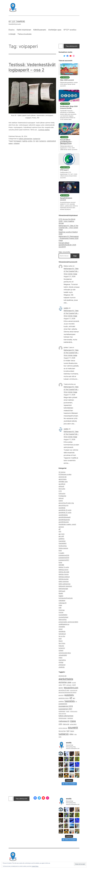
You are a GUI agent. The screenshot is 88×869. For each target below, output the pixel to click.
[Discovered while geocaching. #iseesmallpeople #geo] (61, 770)
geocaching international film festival (67, 692)
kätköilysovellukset (64, 577)
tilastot (61, 641)
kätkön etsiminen (64, 581)
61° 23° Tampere (17, 21)
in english (61, 553)
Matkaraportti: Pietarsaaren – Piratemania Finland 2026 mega (69, 238)
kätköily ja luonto (63, 569)
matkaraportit (62, 603)
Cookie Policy (35, 866)
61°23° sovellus (70, 30)
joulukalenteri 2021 (65, 709)
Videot (60, 657)
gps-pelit (61, 536)
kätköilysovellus (73, 711)
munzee (61, 612)
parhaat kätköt (73, 724)
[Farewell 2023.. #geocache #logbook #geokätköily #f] (77, 770)
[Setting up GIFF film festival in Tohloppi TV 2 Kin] (66, 775)
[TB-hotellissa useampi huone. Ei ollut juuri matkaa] (66, 770)
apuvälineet (62, 484)
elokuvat (61, 498)
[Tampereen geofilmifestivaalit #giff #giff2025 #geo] (71, 753)
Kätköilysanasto (39, 30)
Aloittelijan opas (54, 30)
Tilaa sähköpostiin (71, 46)
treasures (61, 646)
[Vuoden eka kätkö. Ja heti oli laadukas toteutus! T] (66, 764)
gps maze (61, 534)
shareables (62, 626)
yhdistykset (62, 665)
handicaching (63, 546)
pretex (30, 141)
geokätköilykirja (63, 515)
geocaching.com (63, 505)
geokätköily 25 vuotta (65, 512)
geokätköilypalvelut (64, 519)
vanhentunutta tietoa (65, 653)
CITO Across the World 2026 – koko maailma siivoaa (67, 221)
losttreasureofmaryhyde (66, 598)
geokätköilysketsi (64, 522)
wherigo (61, 662)
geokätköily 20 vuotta (65, 510)
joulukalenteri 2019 (66, 706)
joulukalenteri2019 (64, 557)
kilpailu (67, 711)
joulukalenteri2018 (64, 555)
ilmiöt (60, 550)
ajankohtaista (62, 479)
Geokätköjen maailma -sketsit (67, 524)
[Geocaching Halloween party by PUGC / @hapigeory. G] (61, 759)
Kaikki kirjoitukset (24, 30)
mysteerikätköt (63, 615)
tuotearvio (42, 141)
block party (62, 488)
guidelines (61, 538)
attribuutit (61, 486)
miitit (60, 607)
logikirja (24, 141)
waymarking (62, 660)
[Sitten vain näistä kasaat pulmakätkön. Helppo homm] (77, 764)
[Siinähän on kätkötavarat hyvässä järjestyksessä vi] (66, 753)
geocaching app (73, 690)
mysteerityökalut (63, 617)
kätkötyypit (62, 591)
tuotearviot (36, 139)
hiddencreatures (63, 548)
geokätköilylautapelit (64, 517)
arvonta (74, 682)
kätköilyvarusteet (63, 579)
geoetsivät (61, 695)
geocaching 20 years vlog (66, 503)
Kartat (60, 562)
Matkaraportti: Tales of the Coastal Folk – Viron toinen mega (68, 228)
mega (60, 605)
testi (37, 141)
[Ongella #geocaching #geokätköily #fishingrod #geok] (71, 759)
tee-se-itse (62, 636)
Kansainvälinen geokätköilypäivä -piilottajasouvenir (66, 141)
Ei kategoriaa (62, 496)
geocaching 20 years (64, 690)
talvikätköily (62, 631)
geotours (61, 527)
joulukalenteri (63, 704)
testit (60, 638)
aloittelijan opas (63, 481)
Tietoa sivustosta (24, 34)
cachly (60, 685)
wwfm (60, 736)
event (74, 685)
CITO (60, 491)
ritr (34, 141)
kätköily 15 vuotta (64, 567)
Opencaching (62, 619)
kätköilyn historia (63, 574)
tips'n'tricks (62, 643)
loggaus (61, 596)
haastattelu (70, 701)
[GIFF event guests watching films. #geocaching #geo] (61, 775)
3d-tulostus (62, 472)
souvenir (73, 727)
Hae (75, 256)
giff (59, 529)
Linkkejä (12, 34)
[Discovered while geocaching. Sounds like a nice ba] (77, 759)
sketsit (60, 629)
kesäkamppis (62, 711)
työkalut (61, 650)
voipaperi (16, 143)
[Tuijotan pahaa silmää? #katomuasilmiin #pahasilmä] (61, 753)
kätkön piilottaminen (25, 139)
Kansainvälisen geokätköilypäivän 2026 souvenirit (67, 245)
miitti (60, 724)
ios (76, 701)
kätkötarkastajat (63, 588)
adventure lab (63, 477)
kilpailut (61, 593)
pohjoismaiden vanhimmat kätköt (68, 622)
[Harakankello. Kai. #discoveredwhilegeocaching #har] (66, 759)
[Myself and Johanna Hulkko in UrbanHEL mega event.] (71, 775)
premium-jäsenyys (63, 728)
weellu (66, 308)
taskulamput (62, 634)
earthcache (69, 685)
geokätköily (62, 508)
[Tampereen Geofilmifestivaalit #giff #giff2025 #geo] (77, 753)
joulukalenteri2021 (64, 560)
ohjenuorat (66, 724)
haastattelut (62, 541)
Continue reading (44, 130)
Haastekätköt (62, 543)
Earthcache (62, 493)
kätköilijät (61, 565)
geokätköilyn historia (64, 698)
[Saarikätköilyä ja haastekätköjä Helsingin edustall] (71, 770)
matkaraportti (64, 721)
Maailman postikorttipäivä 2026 (68, 233)
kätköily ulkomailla (64, 572)
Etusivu (12, 30)
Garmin (61, 500)
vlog (75, 734)
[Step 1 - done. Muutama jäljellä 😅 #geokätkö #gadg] (71, 764)
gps (74, 698)
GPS (60, 531)
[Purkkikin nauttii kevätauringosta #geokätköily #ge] (61, 764)
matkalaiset (62, 600)
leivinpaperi (17, 141)
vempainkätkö (63, 655)
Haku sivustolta (64, 252)
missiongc (62, 610)
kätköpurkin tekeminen (65, 586)
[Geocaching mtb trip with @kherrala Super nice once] (77, 775)
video (71, 734)
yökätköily (62, 667)
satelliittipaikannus (64, 624)
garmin (61, 688)
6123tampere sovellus (65, 474)
